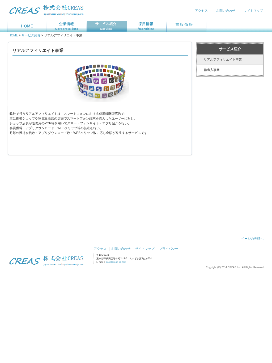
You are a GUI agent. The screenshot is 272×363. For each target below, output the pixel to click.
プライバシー (168, 249)
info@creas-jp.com (116, 262)
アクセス (201, 10)
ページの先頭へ (252, 238)
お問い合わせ (225, 10)
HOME (13, 35)
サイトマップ (253, 10)
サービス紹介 (31, 35)
